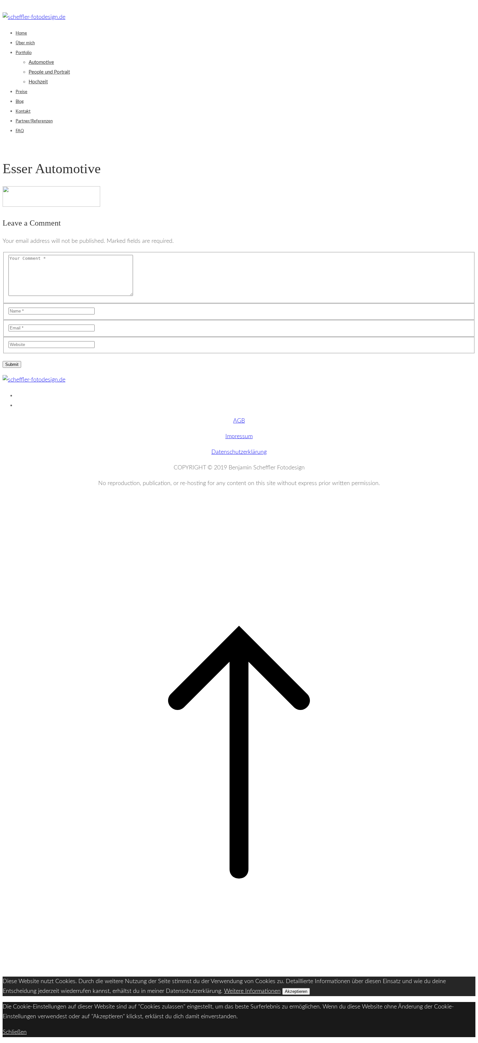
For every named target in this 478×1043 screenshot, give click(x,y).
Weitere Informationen (252, 991)
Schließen (15, 1032)
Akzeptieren (296, 991)
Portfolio (24, 53)
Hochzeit (38, 81)
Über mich (25, 43)
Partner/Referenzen (34, 121)
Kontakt (23, 111)
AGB (239, 421)
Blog (20, 102)
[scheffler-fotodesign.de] (34, 17)
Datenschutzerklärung (239, 452)
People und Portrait (49, 72)
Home (21, 33)
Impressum (239, 436)
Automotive (41, 62)
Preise (21, 92)
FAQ (20, 131)
